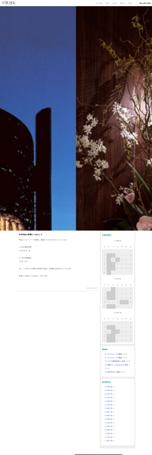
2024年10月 (108, 416)
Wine (130, 3)
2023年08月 (108, 426)
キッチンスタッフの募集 (113, 358)
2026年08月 (108, 387)
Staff (107, 3)
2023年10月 (108, 423)
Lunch (114, 3)
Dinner (122, 3)
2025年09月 (108, 401)
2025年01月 (108, 408)
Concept (99, 3)
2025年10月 (108, 397)
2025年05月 (108, 405)
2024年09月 (108, 419)
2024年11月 (108, 412)
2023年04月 (108, 430)
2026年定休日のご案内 (112, 372)
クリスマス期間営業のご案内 (114, 361)
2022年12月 (108, 437)
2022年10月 (108, 441)
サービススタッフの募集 (113, 354)
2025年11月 (108, 394)
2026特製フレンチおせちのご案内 (116, 365)
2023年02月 (108, 434)
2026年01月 (108, 390)
